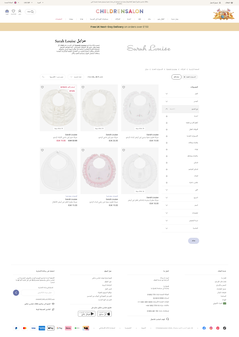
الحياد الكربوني (219, 303)
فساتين (196, 163)
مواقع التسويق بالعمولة (105, 292)
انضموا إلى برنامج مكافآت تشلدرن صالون (37, 304)
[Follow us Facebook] (204, 329)
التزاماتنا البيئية (107, 285)
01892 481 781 (153, 311)
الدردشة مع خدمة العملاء (161, 279)
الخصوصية (128, 328)
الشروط (143, 328)
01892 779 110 (153, 294)
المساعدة (223, 296)
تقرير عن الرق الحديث (105, 300)
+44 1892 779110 (152, 305)
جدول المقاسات (221, 289)
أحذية (196, 116)
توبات (196, 150)
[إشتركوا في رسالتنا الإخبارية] (16, 293)
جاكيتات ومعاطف (192, 156)
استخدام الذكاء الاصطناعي (107, 328)
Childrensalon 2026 (164, 328)
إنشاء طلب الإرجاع (220, 282)
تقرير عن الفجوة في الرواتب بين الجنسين (99, 296)
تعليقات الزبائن (221, 292)
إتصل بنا (223, 278)
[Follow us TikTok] (224, 329)
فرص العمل (108, 289)
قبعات (196, 176)
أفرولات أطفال (193, 130)
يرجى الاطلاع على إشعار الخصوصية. (45, 299)
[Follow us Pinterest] (217, 329)
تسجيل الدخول (214, 3)
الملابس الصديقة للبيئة (43, 309)
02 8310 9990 (158, 298)
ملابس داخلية (193, 183)
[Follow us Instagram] (211, 329)
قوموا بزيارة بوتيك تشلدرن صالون (102, 278)
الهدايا (224, 300)
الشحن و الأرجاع (221, 285)
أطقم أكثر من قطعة (192, 123)
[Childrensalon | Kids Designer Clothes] (224, 14)
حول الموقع (108, 282)
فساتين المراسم (193, 169)
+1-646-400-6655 (145, 302)
